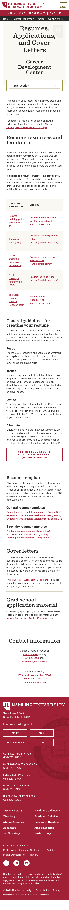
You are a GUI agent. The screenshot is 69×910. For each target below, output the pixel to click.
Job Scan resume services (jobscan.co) (15, 300)
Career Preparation (24, 19)
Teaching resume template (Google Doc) (27, 537)
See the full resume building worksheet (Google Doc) (34, 454)
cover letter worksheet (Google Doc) (31, 580)
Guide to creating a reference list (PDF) (15, 280)
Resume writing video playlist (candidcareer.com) (40, 300)
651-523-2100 (12, 778)
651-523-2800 (12, 757)
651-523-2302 (30, 654)
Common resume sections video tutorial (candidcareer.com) (43, 260)
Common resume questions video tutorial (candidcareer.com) (44, 239)
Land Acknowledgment (17, 724)
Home (6, 19)
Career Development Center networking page (29, 125)
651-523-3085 (32, 658)
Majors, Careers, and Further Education (27, 618)
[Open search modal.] (60, 14)
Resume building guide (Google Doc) (16, 219)
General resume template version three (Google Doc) (34, 518)
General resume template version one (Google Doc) (33, 512)
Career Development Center (52, 19)
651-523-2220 (12, 800)
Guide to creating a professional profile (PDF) (15, 260)
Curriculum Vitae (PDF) (15, 240)
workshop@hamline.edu (34, 661)
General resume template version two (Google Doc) (33, 515)
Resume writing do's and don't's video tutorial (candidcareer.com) (43, 221)
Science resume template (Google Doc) (27, 534)
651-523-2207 (12, 768)
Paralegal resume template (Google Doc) (28, 531)
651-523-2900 (12, 789)
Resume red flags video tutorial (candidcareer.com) (44, 278)
